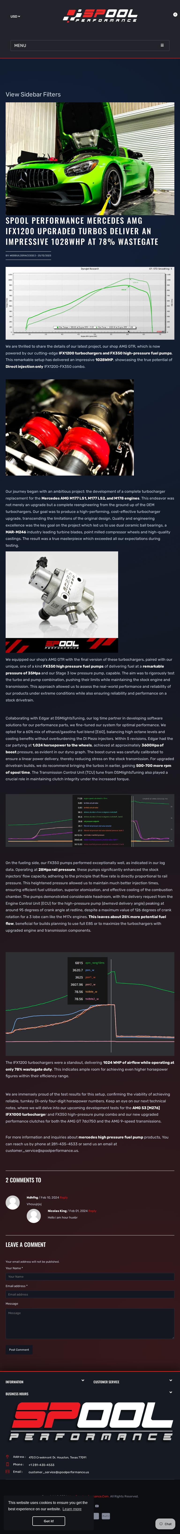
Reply (64, 1197)
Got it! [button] (49, 1521)
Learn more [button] (72, 1509)
